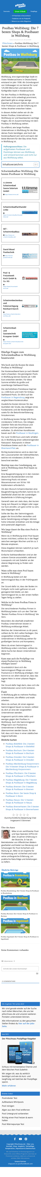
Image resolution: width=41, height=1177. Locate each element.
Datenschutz (30, 1148)
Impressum (20, 1148)
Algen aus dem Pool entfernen (16, 1109)
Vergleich (21, 1146)
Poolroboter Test (9, 1098)
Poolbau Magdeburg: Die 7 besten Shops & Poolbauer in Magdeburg (21, 781)
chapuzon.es (12, 1164)
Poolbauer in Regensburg (13, 397)
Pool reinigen (8, 1106)
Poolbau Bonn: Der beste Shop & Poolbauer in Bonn (21, 794)
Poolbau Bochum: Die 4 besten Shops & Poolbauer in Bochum (20, 752)
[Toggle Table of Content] (34, 164)
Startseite (6, 11)
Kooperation (10, 1148)
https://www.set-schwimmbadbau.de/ (9, 236)
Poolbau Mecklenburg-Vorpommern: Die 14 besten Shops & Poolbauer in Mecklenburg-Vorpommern (22, 766)
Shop (15, 1146)
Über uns (30, 1144)
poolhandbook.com (25, 1164)
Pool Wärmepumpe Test (13, 1124)
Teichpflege (30, 1146)
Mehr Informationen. (23, 1158)
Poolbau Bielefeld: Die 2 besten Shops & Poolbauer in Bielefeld (20, 745)
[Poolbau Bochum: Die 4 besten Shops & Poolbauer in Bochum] (20, 902)
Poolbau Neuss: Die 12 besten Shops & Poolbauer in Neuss (19, 801)
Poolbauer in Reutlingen (27, 433)
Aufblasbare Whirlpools (13, 1102)
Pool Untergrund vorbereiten (15, 1113)
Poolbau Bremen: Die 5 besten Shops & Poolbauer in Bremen (20, 788)
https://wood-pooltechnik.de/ (8, 256)
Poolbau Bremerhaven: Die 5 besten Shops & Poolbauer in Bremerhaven (22, 808)
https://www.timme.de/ (12, 194)
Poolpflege (34, 11)
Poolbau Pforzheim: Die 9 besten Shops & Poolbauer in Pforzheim (21, 774)
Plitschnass (7, 43)
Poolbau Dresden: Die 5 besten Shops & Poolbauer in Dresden (20, 758)
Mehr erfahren (9, 1085)
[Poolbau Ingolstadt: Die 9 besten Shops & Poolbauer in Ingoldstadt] (20, 925)
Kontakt (9, 1146)
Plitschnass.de (19, 1144)
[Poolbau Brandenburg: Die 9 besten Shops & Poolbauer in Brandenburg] (20, 879)
